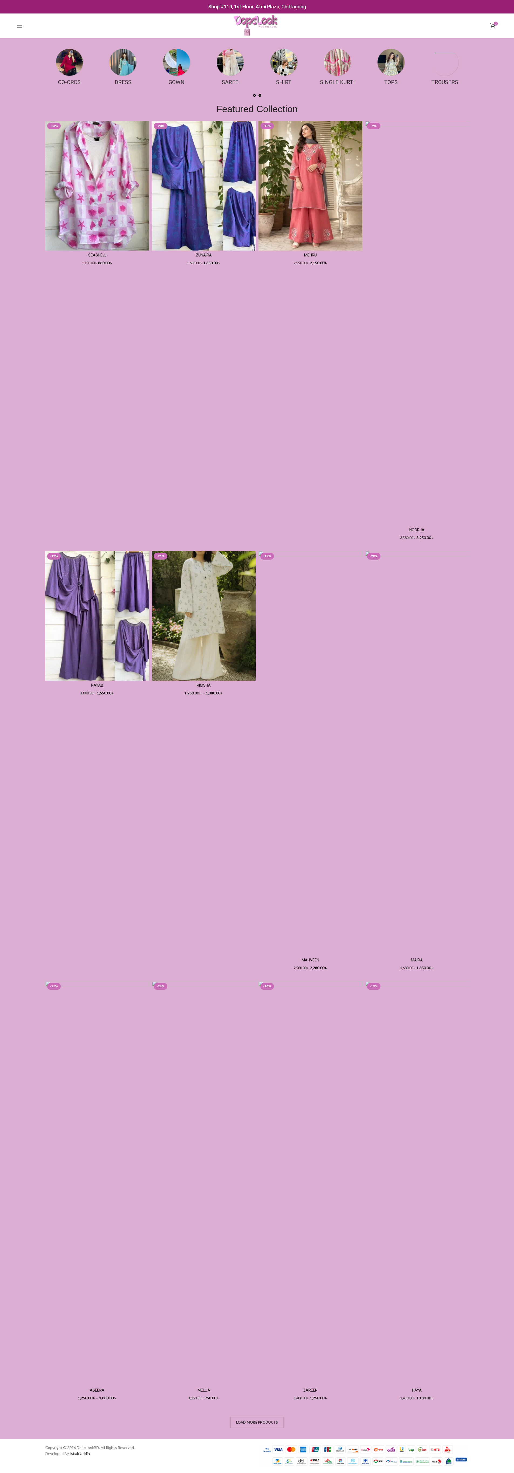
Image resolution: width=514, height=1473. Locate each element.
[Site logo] (257, 25)
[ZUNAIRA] (204, 186)
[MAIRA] (417, 753)
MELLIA (204, 1390)
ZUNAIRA (204, 255)
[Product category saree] (230, 69)
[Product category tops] (391, 69)
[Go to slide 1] (254, 95)
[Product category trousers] (445, 69)
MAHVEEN (310, 960)
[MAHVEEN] (310, 753)
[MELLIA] (204, 1183)
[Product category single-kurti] (337, 69)
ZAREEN (310, 1390)
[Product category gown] (176, 69)
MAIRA (417, 960)
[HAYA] (417, 1183)
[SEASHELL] (97, 186)
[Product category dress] (123, 69)
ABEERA (97, 1390)
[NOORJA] (417, 323)
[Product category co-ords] (69, 69)
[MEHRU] (310, 186)
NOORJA (416, 530)
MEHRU (310, 255)
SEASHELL (97, 255)
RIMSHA (204, 685)
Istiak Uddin (80, 1453)
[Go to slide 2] (259, 95)
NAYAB (97, 685)
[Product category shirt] (284, 69)
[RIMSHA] (204, 616)
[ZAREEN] (310, 1183)
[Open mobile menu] (19, 25)
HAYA (417, 1390)
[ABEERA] (97, 1183)
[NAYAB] (97, 616)
